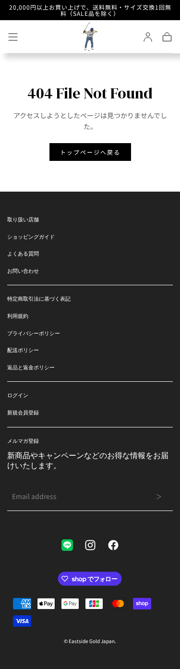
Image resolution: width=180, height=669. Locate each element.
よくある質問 (23, 253)
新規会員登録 (23, 412)
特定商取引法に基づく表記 (39, 299)
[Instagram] (90, 545)
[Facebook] (113, 545)
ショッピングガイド (31, 237)
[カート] (167, 37)
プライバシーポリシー (33, 333)
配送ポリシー (23, 350)
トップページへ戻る (90, 152)
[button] (13, 37)
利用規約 (17, 316)
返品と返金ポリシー (31, 367)
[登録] (148, 37)
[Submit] (158, 497)
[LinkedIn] (67, 545)
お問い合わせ (23, 271)
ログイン (17, 395)
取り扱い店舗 (23, 219)
